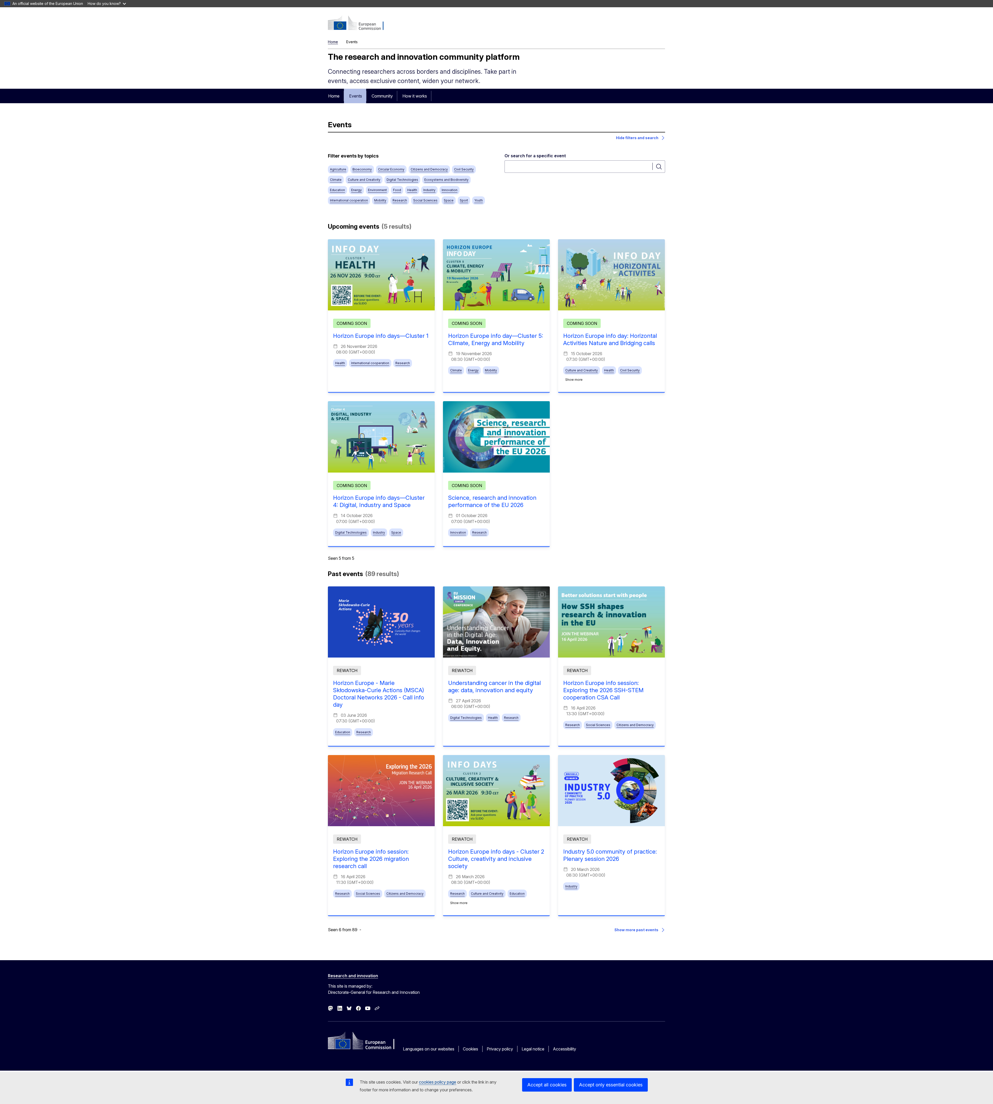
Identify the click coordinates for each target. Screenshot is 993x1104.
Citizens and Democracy (429, 169)
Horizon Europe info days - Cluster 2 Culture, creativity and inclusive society (496, 858)
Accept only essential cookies (611, 1084)
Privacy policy (500, 1048)
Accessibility (564, 1048)
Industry (429, 190)
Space (449, 200)
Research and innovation (353, 975)
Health (412, 190)
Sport (464, 200)
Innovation (449, 190)
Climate (336, 180)
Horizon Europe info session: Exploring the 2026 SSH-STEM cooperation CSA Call (603, 690)
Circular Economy (391, 169)
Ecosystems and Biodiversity (446, 180)
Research (400, 200)
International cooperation (349, 200)
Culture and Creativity (364, 180)
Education (337, 190)
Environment (377, 190)
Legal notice (533, 1048)
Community (382, 96)
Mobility (380, 200)
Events (355, 96)
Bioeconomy (362, 169)
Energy (356, 190)
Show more (574, 380)
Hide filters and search (637, 138)
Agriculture (338, 169)
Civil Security (464, 169)
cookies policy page (437, 1082)
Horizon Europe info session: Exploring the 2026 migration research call (371, 858)
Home (333, 42)
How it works (414, 96)
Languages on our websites (428, 1048)
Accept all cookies (547, 1084)
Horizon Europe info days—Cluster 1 (380, 335)
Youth (478, 200)
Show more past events (636, 930)
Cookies (470, 1048)
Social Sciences (425, 200)
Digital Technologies (402, 180)
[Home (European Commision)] (359, 23)
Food (397, 190)
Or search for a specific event (535, 155)
